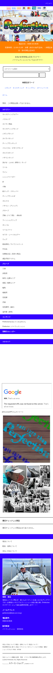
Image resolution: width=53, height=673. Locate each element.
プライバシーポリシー (26, 647)
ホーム (4, 95)
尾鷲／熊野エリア (8, 283)
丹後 (4, 302)
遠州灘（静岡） (8, 312)
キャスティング (18, 88)
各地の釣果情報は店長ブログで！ (28, 57)
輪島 (4, 288)
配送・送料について (22, 644)
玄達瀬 (4, 297)
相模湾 (4, 292)
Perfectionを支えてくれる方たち (14, 322)
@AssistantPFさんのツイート (13, 412)
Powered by (5, 663)
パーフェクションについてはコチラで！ (28, 60)
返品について (33, 644)
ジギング (8, 88)
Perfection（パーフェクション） (14, 326)
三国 (4, 268)
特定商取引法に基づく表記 (10, 647)
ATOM (19, 649)
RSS (14, 649)
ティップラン (30, 88)
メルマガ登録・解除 (41, 647)
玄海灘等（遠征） (8, 307)
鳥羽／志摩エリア (8, 278)
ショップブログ (7, 649)
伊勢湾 (4, 273)
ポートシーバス (42, 88)
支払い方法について (8, 644)
